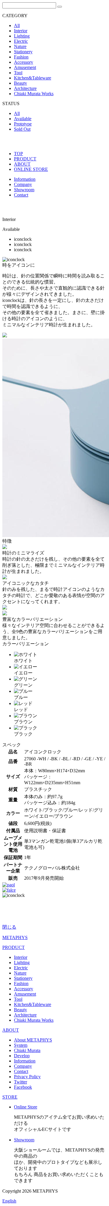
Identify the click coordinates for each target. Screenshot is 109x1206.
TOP (18, 153)
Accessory (23, 62)
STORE (9, 1097)
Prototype (23, 123)
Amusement (25, 67)
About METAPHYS (33, 1039)
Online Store (25, 1106)
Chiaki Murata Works (33, 93)
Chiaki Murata (27, 1050)
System (20, 1045)
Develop (22, 1055)
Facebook (23, 1087)
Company (23, 184)
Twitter (20, 1081)
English (9, 1200)
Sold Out (22, 129)
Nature (20, 46)
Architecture (25, 88)
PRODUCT (25, 158)
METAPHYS (15, 937)
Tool (18, 72)
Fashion (21, 56)
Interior (20, 30)
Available (22, 118)
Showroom (24, 189)
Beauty (20, 83)
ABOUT (22, 164)
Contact (21, 194)
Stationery (23, 51)
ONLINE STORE (31, 169)
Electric (21, 41)
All (17, 25)
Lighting (22, 35)
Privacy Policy (27, 1076)
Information (24, 179)
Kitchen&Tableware (32, 77)
